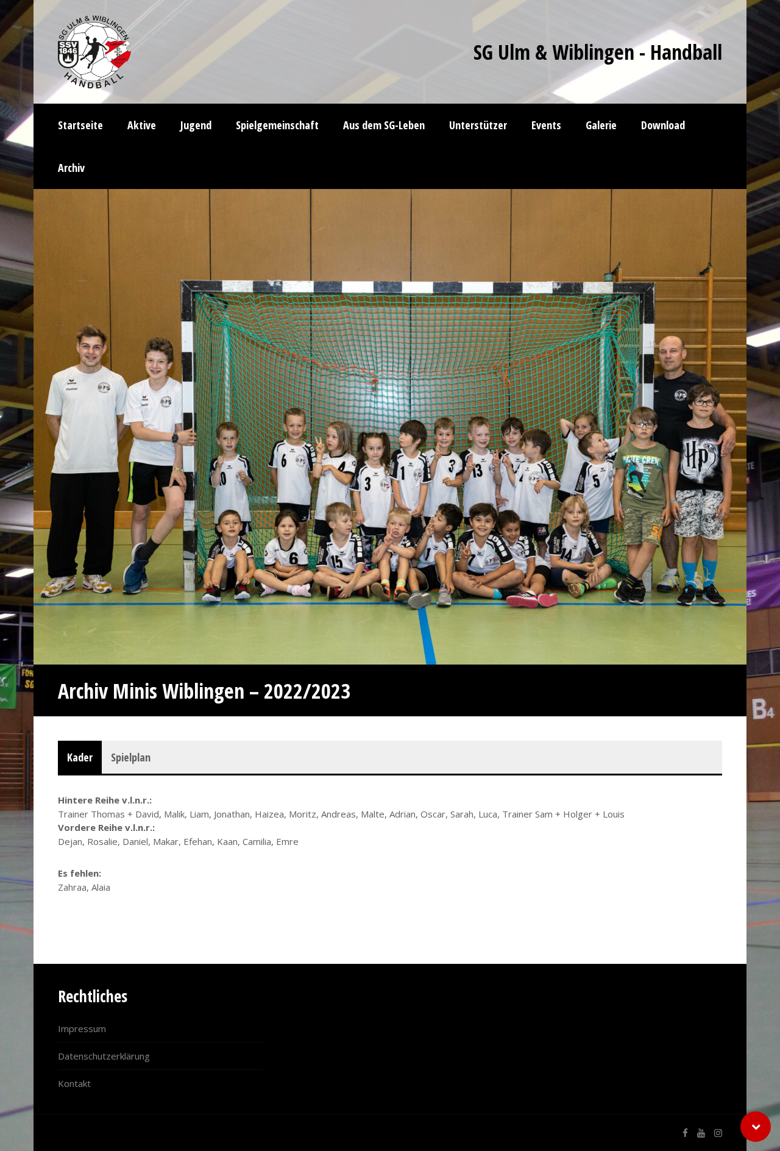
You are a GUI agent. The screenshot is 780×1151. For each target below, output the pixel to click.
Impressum (82, 1028)
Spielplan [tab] (131, 757)
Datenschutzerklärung (104, 1056)
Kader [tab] (80, 757)
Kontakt (74, 1083)
